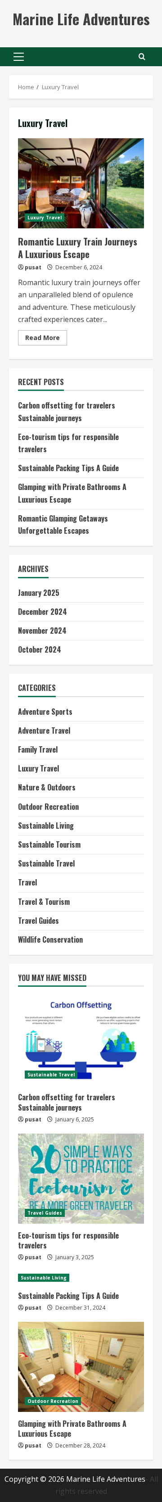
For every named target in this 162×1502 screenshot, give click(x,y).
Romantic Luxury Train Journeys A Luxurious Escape (81, 183)
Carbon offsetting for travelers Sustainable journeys (66, 1102)
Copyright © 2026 (35, 1479)
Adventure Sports (45, 711)
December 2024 (42, 611)
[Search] (142, 56)
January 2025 (38, 592)
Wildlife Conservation (50, 939)
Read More (46, 339)
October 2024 (39, 649)
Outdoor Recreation (48, 806)
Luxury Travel (44, 217)
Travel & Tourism (44, 901)
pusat (33, 267)
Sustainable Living (46, 825)
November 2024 (42, 630)
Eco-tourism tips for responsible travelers (68, 1240)
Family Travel (38, 749)
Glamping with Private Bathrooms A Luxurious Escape (72, 1428)
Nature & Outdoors (47, 787)
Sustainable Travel (46, 863)
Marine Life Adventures (81, 18)
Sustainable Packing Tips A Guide (68, 468)
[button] (18, 56)
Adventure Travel (44, 730)
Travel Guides (38, 920)
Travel (27, 882)
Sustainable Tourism (49, 844)
